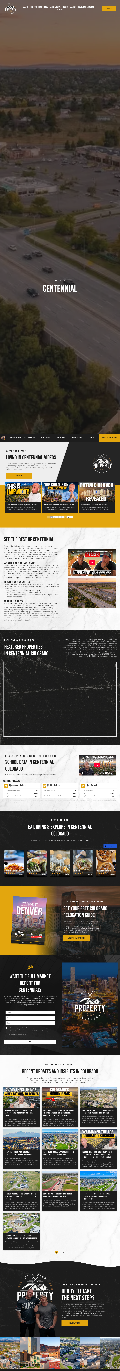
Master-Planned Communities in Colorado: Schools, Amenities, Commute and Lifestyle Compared (98, 1154)
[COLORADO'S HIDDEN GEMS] (60, 1097)
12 (68, 517)
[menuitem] (25, 7)
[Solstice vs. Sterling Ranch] (98, 1181)
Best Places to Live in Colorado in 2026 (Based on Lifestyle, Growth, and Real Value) (59, 1112)
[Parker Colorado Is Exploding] (21, 1181)
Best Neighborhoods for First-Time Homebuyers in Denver (58, 1195)
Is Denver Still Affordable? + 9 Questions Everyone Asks (58, 1153)
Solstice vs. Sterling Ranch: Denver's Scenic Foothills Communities (96, 1196)
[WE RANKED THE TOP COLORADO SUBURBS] (98, 1139)
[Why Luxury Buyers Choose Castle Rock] (98, 1097)
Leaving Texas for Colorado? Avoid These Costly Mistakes (19, 1153)
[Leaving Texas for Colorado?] (21, 1139)
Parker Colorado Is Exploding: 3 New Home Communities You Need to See (20, 1196)
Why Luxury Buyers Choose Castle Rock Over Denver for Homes (98, 1111)
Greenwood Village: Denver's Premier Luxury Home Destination (21, 1237)
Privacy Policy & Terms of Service (17, 1034)
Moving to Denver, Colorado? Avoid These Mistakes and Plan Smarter (20, 1112)
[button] (6, 863)
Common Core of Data (27, 800)
